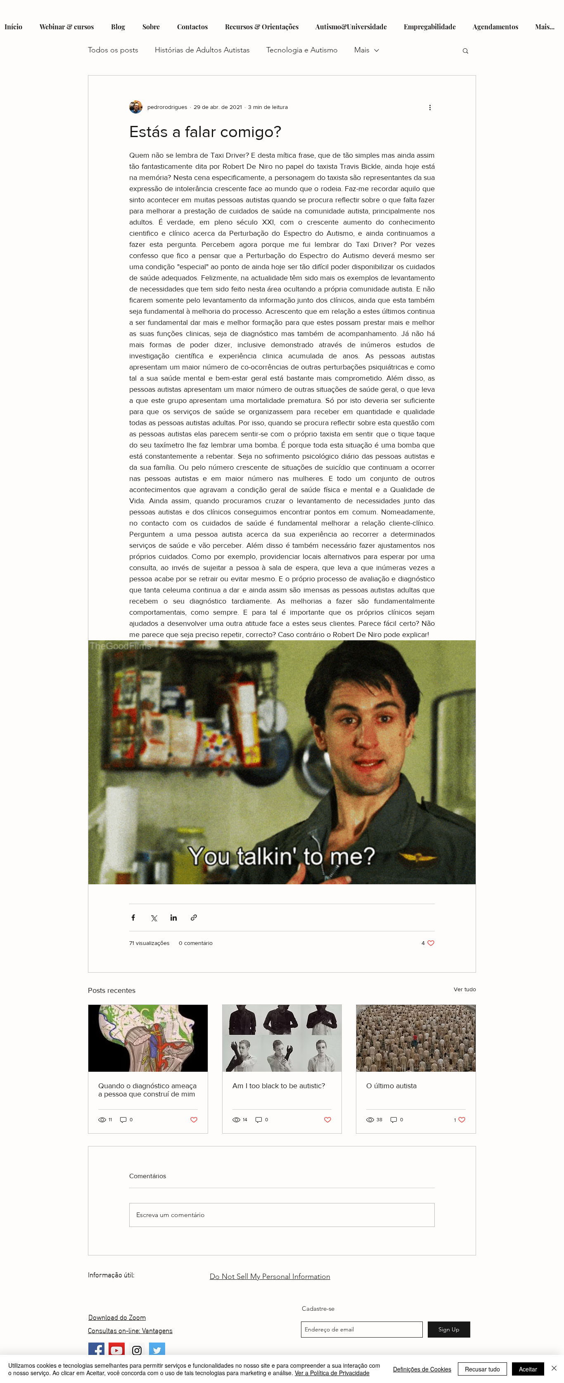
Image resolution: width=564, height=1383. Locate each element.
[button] (465, 50)
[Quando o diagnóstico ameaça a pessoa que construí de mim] (148, 1038)
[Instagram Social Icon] (137, 1351)
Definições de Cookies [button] (422, 1369)
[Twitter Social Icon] (157, 1351)
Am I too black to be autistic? (278, 1086)
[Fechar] (554, 1369)
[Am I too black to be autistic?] (282, 1038)
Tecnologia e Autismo (302, 49)
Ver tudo (465, 989)
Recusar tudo (482, 1369)
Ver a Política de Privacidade (332, 1373)
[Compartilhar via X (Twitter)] (153, 917)
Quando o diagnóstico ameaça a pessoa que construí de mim (147, 1090)
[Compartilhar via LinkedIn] (174, 917)
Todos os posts (113, 49)
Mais (362, 49)
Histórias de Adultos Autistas (202, 49)
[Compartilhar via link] (194, 917)
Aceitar (528, 1369)
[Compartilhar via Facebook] (133, 917)
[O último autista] (416, 1038)
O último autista (391, 1086)
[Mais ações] (430, 107)
